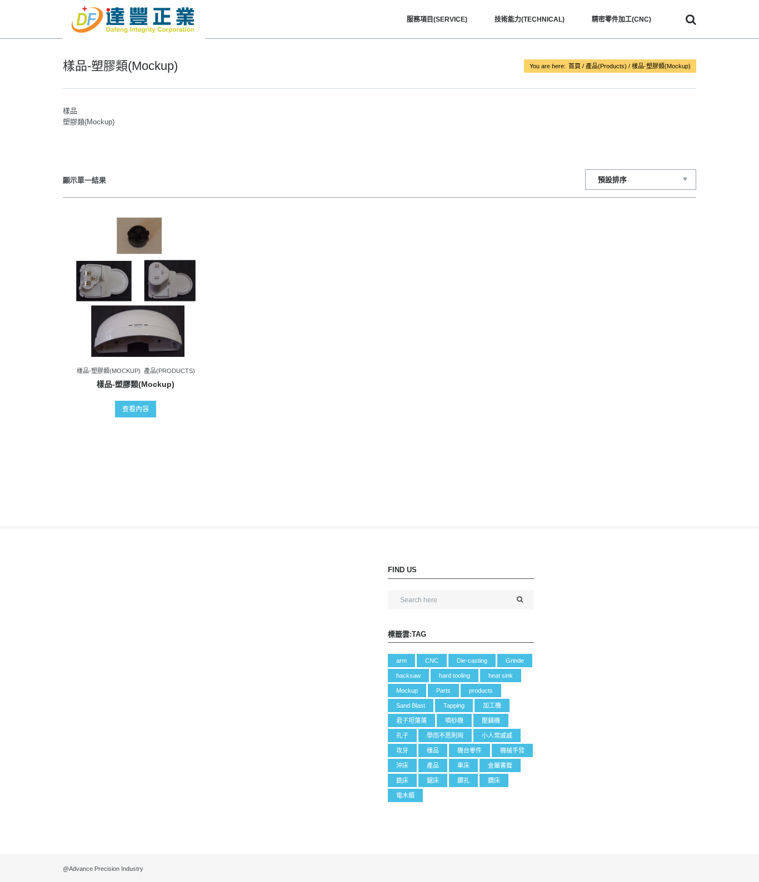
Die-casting (472, 660)
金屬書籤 (500, 765)
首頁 (574, 66)
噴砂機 (454, 720)
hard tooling (454, 675)
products (481, 690)
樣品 (433, 750)
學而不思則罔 (445, 735)
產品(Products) (606, 66)
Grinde (515, 660)
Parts (443, 690)
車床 (463, 765)
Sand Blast (410, 705)
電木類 (405, 795)
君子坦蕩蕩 (411, 720)
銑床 (402, 780)
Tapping (454, 705)
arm (401, 660)
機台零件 (469, 750)
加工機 (492, 705)
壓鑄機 (491, 720)
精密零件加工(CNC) (621, 19)
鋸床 (433, 780)
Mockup (407, 690)
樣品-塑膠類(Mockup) (109, 370)
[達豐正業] (134, 19)
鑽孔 (463, 780)
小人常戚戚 (497, 735)
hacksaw (408, 675)
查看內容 (135, 409)
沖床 (402, 765)
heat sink (500, 675)
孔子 (402, 735)
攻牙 (402, 750)
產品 (433, 765)
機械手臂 (512, 750)
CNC (431, 660)
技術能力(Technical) (530, 19)
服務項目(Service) (437, 19)
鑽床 (494, 780)
